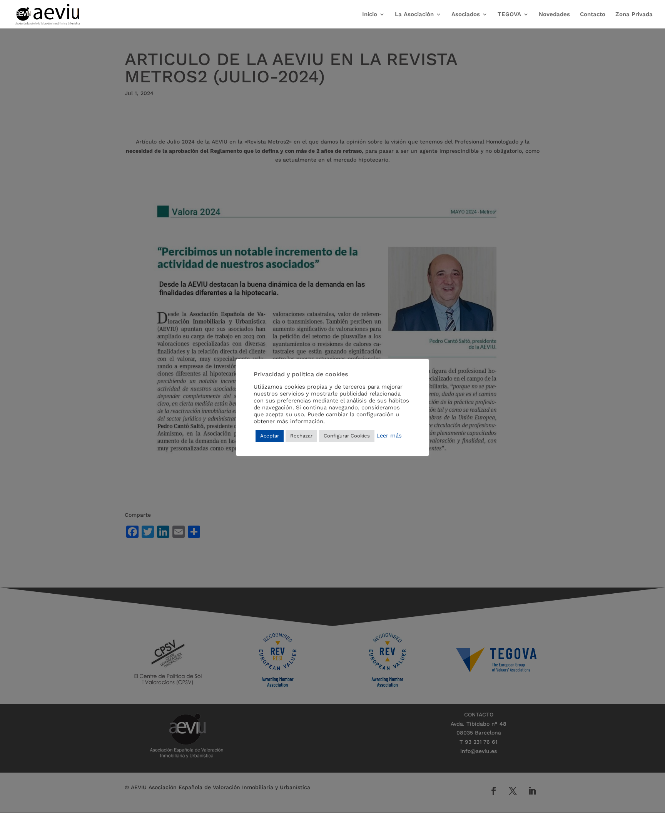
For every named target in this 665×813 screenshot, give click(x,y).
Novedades (554, 15)
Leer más (389, 435)
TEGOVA (509, 15)
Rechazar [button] (301, 436)
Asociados (465, 15)
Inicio (369, 15)
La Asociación (414, 15)
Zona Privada (634, 15)
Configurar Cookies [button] (347, 436)
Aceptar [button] (269, 436)
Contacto (592, 15)
